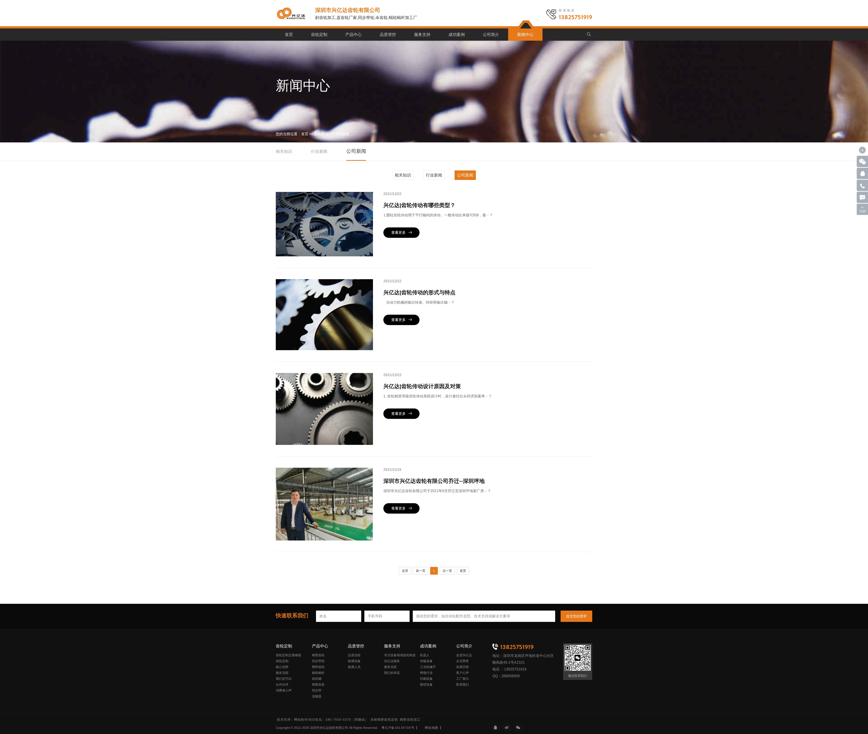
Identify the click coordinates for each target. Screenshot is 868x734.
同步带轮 (318, 661)
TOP (862, 211)
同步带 (316, 690)
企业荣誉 (462, 661)
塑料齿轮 (318, 667)
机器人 (424, 655)
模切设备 (426, 684)
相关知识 (284, 151)
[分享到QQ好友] (496, 727)
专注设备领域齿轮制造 (400, 655)
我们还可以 (284, 678)
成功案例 (456, 34)
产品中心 (353, 34)
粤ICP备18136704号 (398, 727)
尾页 (463, 571)
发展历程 (462, 667)
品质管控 (388, 34)
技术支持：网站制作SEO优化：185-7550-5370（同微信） (322, 719)
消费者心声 (284, 690)
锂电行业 (426, 673)
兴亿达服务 (392, 661)
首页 (289, 34)
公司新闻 (342, 134)
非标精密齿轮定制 (384, 719)
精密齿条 (318, 684)
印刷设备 (426, 678)
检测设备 (354, 661)
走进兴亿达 (464, 655)
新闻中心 (525, 34)
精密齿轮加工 (410, 719)
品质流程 (354, 655)
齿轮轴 (316, 678)
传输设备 (426, 661)
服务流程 (282, 673)
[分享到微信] (518, 727)
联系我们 (462, 684)
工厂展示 (462, 678)
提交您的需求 (576, 616)
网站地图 (432, 727)
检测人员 (354, 667)
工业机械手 (428, 667)
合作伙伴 (282, 684)
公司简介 (491, 34)
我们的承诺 (392, 673)
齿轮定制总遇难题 (288, 655)
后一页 (447, 571)
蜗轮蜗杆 (318, 673)
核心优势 (282, 667)
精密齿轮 (318, 655)
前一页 (420, 571)
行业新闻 (319, 151)
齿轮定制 (319, 34)
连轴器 (316, 696)
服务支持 (422, 34)
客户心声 (462, 673)
